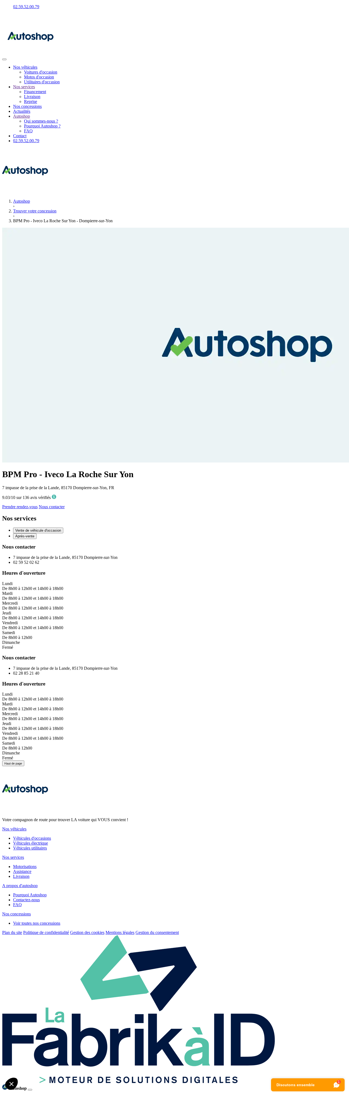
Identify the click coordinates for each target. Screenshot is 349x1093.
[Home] (30, 58)
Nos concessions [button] (16, 914)
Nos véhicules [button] (14, 829)
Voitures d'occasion (40, 72)
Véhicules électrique (30, 843)
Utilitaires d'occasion (42, 82)
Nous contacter (52, 506)
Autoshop (21, 116)
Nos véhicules (25, 67)
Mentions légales (120, 932)
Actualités (21, 111)
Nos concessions (27, 106)
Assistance (22, 871)
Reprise (30, 101)
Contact (19, 135)
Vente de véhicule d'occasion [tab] (38, 530)
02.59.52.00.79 (26, 6)
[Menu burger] (4, 59)
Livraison (32, 96)
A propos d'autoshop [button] (20, 885)
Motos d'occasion (39, 77)
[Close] (30, 1090)
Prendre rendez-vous (20, 506)
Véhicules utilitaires (30, 848)
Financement (35, 91)
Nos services (24, 86)
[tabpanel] (174, 597)
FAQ (28, 131)
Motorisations (25, 866)
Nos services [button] (13, 857)
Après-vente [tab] (24, 536)
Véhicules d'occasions (32, 838)
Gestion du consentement (157, 932)
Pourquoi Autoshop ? (42, 126)
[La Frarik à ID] (138, 1081)
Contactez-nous (26, 899)
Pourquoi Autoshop (30, 895)
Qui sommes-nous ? (41, 121)
